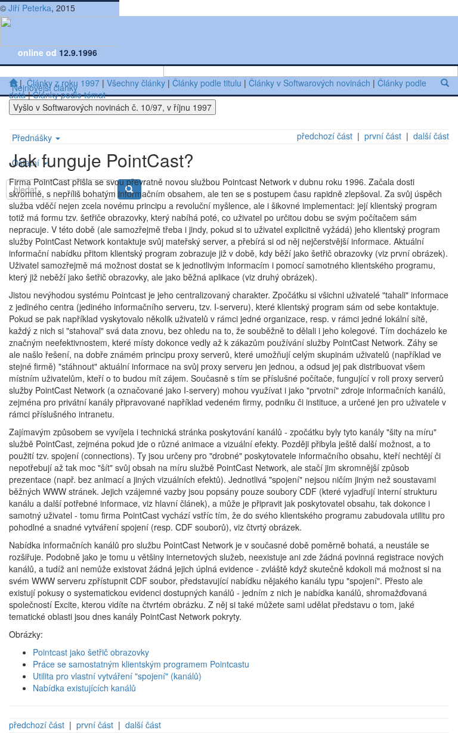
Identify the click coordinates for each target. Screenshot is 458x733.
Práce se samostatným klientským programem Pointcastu (141, 664)
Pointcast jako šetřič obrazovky (91, 652)
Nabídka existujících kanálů (84, 688)
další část (431, 136)
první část (382, 136)
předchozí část (324, 136)
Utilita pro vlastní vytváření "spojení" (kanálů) (117, 676)
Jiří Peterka (29, 8)
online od (38, 52)
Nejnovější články (45, 87)
